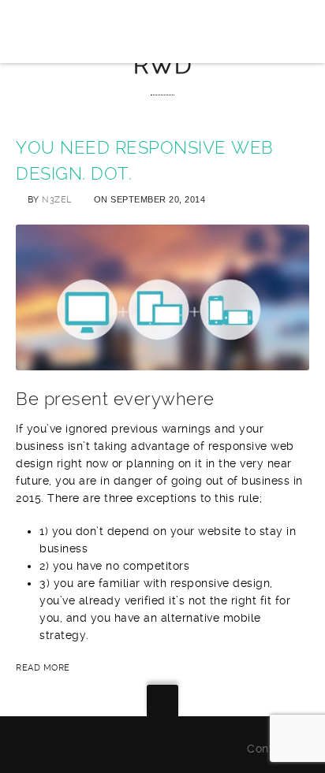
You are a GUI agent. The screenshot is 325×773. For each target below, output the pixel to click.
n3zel (57, 200)
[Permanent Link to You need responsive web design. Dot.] (162, 361)
